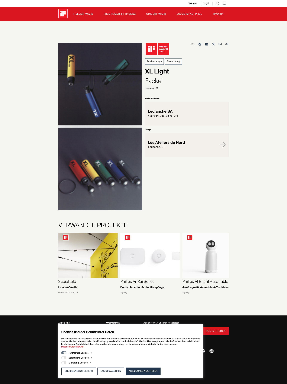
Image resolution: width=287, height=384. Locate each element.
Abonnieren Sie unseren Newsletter (161, 323)
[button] (217, 3)
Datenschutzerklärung (72, 347)
